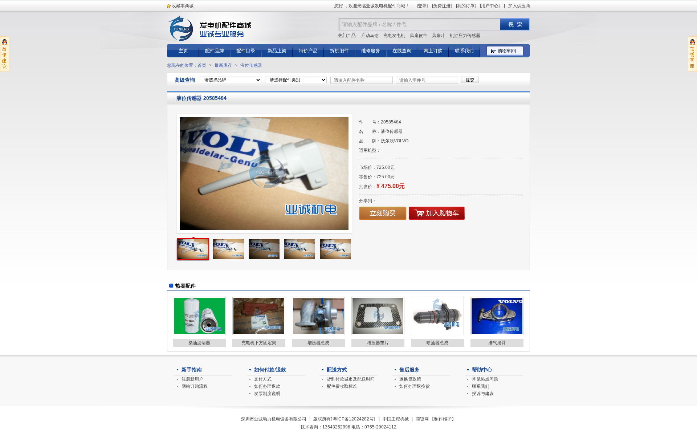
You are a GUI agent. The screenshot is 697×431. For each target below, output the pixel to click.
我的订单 (465, 5)
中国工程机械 (396, 419)
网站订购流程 (195, 386)
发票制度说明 (267, 393)
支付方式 (263, 379)
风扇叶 (438, 35)
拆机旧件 (339, 50)
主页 (183, 50)
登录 (422, 5)
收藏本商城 (182, 5)
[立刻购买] (383, 218)
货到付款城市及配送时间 (351, 379)
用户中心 (489, 5)
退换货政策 (410, 379)
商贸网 (422, 419)
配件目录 (245, 50)
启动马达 (370, 35)
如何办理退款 (267, 386)
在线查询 (401, 50)
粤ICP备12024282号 (353, 419)
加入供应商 (519, 5)
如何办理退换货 (414, 386)
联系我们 (464, 50)
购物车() (507, 50)
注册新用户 (192, 379)
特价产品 (308, 50)
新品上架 (277, 50)
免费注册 (442, 5)
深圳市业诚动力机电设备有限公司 (273, 419)
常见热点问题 (485, 379)
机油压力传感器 (465, 35)
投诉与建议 (483, 393)
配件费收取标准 (342, 386)
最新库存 (223, 65)
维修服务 (370, 50)
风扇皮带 (418, 35)
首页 (201, 65)
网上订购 (433, 50)
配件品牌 (214, 50)
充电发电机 (394, 35)
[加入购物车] (437, 218)
